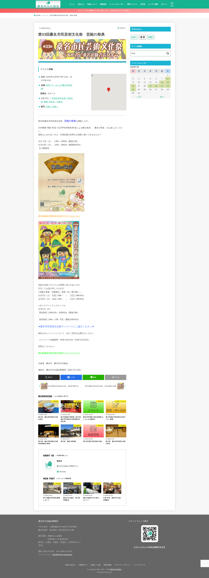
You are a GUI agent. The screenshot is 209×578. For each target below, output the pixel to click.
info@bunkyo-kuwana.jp (62, 555)
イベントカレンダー (117, 4)
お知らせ (81, 4)
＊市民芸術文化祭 (58, 98)
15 (168, 82)
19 (150, 86)
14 (162, 82)
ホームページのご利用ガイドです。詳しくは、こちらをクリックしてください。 (104, 10)
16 (133, 86)
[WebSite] (61, 472)
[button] (108, 90)
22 (168, 86)
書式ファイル (132, 4)
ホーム (72, 4)
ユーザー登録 (153, 4)
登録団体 (103, 4)
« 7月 (139, 97)
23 (133, 89)
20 (156, 86)
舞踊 (46, 102)
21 (162, 86)
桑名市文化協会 (115, 569)
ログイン (164, 4)
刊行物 (142, 4)
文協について (92, 4)
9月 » (162, 97)
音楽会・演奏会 (56, 102)
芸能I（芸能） (52, 107)
